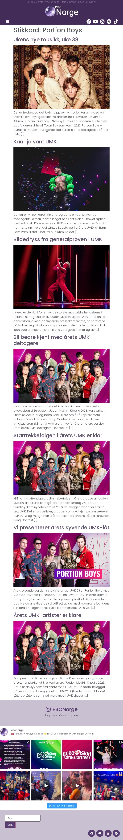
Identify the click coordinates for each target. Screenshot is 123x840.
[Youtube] (95, 21)
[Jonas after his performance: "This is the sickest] (15, 785)
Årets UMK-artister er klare (47, 615)
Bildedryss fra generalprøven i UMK (57, 239)
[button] (7, 21)
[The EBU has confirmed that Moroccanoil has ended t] (15, 754)
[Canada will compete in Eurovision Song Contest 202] (77, 754)
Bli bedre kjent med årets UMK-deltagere (53, 340)
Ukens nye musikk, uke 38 (45, 39)
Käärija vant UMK (35, 141)
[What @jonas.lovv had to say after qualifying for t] (77, 785)
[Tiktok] (115, 21)
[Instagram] (102, 21)
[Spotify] (109, 21)
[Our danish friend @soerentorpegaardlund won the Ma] (46, 785)
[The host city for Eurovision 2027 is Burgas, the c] (46, 754)
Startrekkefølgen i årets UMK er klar (57, 435)
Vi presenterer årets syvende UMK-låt (61, 527)
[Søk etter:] (23, 818)
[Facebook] (88, 21)
